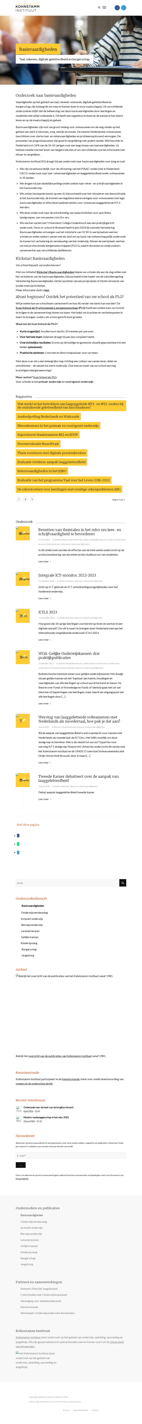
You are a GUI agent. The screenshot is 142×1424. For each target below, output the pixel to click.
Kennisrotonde (70, 1079)
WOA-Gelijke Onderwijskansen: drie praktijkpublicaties (69, 655)
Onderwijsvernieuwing (34, 912)
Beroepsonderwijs (32, 924)
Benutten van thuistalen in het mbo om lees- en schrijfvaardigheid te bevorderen (79, 532)
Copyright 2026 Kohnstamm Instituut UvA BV (48, 1397)
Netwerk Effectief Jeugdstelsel (38, 1288)
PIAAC (85, 168)
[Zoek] (97, 6)
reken (88, 183)
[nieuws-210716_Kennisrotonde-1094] (23, 721)
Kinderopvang (29, 943)
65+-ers (64, 217)
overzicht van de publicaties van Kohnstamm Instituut (60, 1056)
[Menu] (104, 7)
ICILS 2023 (47, 612)
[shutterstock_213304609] (23, 616)
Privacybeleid (22, 1178)
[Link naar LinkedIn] (123, 7)
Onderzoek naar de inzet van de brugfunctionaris (49, 1107)
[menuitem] (97, 6)
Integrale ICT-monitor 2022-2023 (67, 575)
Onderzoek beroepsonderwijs (68, 539)
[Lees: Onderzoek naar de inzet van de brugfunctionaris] (19, 1109)
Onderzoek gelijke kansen (95, 539)
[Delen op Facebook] (18, 836)
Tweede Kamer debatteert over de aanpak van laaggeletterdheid (78, 778)
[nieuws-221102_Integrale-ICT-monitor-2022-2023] (23, 579)
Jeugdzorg (27, 955)
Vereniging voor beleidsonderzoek (40, 1300)
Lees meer (43, 561)
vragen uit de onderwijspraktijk (34, 1083)
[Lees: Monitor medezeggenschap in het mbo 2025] (19, 1119)
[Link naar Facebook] (117, 7)
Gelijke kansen (29, 937)
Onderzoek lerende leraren (95, 663)
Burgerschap (29, 949)
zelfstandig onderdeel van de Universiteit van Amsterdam (55, 1402)
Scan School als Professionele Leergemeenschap (47, 307)
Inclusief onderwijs (32, 918)
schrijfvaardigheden (108, 183)
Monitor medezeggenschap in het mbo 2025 (46, 1117)
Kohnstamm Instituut (28, 1337)
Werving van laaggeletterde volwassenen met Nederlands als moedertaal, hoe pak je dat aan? (79, 719)
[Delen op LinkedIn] (18, 852)
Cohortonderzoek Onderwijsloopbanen (43, 1294)
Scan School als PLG (45, 377)
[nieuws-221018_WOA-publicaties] (23, 657)
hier (46, 290)
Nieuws (57, 727)
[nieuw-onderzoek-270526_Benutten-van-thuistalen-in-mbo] (23, 533)
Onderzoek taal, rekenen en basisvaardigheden (67, 544)
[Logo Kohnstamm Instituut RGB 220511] (27, 8)
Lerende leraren (30, 931)
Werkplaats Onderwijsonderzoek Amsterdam (47, 1313)
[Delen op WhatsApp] (18, 844)
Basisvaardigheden (38, 49)
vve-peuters (48, 217)
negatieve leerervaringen (77, 198)
